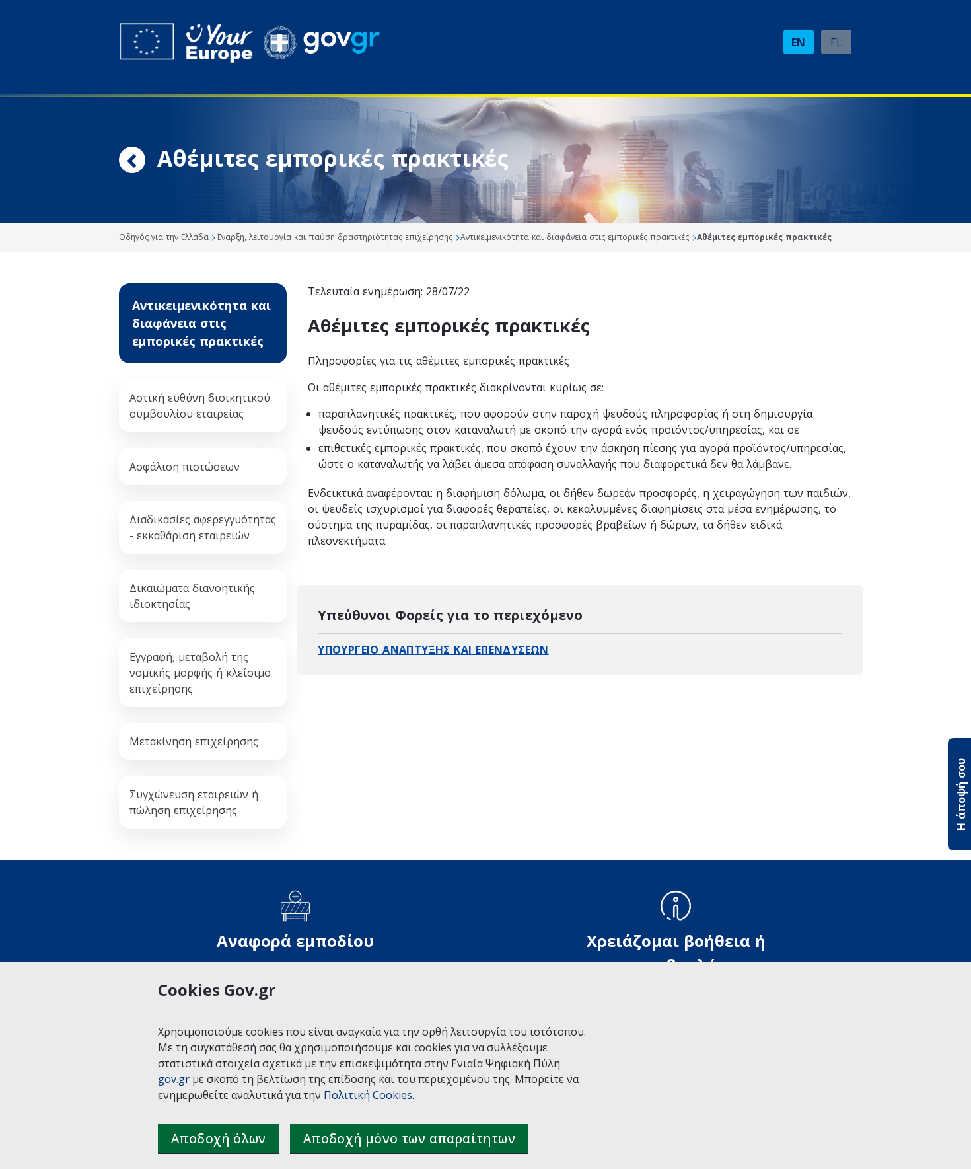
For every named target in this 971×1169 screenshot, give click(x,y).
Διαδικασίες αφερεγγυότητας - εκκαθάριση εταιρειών (202, 527)
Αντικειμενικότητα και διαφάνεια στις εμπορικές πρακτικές (574, 237)
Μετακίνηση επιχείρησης (193, 741)
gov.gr (174, 1079)
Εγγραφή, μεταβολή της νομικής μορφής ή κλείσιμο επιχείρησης (200, 673)
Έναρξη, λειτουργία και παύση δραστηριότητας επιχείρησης (334, 237)
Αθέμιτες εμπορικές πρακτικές (764, 237)
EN (798, 42)
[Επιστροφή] (132, 162)
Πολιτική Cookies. (369, 1095)
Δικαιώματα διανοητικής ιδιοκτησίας (192, 596)
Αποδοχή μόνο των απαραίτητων (409, 1138)
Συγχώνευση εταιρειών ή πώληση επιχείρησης (193, 802)
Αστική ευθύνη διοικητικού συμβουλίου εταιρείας (199, 406)
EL (836, 42)
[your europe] (186, 43)
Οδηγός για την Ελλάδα (164, 237)
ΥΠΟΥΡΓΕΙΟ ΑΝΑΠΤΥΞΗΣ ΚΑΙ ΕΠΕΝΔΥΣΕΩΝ (433, 649)
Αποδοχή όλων (218, 1138)
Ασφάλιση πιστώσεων (184, 466)
